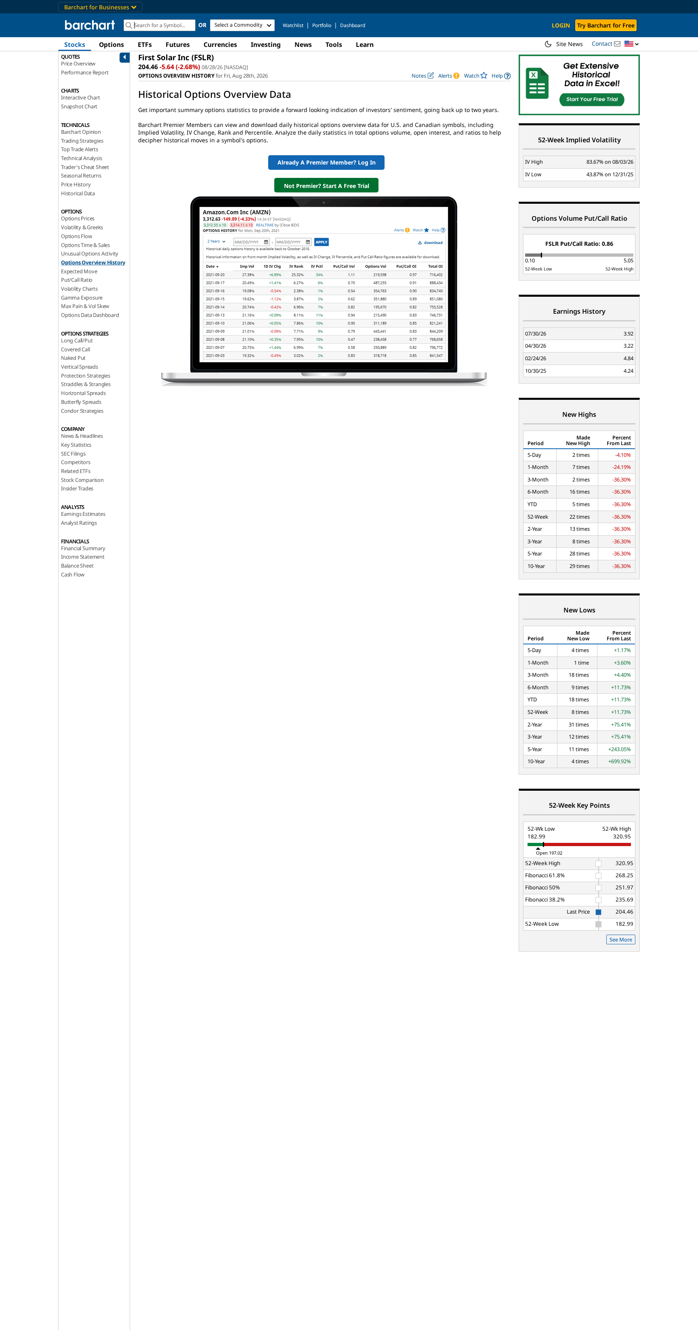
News (303, 44)
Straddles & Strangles (86, 384)
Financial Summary (83, 548)
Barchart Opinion (81, 131)
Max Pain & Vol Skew (85, 306)
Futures (178, 44)
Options (111, 44)
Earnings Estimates (83, 513)
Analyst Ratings (79, 522)
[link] (501, 76)
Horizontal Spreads (83, 393)
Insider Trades (77, 488)
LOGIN (561, 25)
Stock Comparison (82, 479)
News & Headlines (82, 435)
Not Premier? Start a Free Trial (326, 186)
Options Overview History (93, 262)
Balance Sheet (77, 565)
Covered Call (75, 349)
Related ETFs (75, 471)
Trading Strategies (82, 140)
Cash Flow (72, 574)
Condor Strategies (82, 410)
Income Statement (83, 556)
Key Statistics (76, 444)
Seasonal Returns (81, 175)
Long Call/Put (77, 340)
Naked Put (73, 357)
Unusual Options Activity (89, 253)
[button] (632, 44)
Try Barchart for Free (606, 25)
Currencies (220, 44)
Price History (75, 184)
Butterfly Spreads (81, 401)
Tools (334, 44)
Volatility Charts (79, 288)
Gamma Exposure (82, 297)
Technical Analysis (81, 158)
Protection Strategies (85, 375)
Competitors (75, 462)
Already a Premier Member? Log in (327, 162)
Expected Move (79, 271)
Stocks (74, 44)
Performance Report (84, 72)
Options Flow (76, 236)
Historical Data (78, 193)
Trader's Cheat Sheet (85, 167)
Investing (266, 44)
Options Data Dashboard (90, 315)
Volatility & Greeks (82, 227)
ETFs (145, 44)
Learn (365, 44)
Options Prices (78, 218)
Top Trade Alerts (79, 149)
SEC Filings (73, 453)
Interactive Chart (80, 97)
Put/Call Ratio (77, 279)
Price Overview (78, 63)
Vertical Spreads (79, 366)
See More (621, 939)
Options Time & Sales (85, 245)
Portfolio (321, 25)
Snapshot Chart (79, 106)
